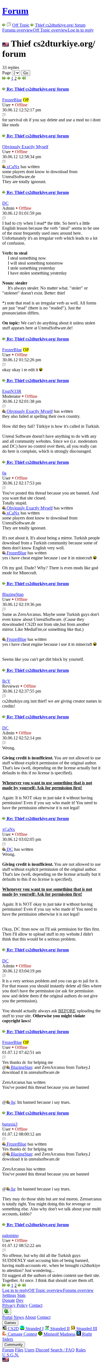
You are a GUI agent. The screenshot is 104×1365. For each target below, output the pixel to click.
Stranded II (59, 1328)
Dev (20, 1300)
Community (13, 1345)
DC (5, 203)
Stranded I (34, 1328)
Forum (15, 11)
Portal (7, 1317)
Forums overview (17, 30)
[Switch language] (5, 1360)
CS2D (13, 1328)
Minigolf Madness (58, 1334)
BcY (6, 681)
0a (4, 473)
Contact (35, 1305)
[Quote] (4, 114)
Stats (21, 1295)
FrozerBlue (12, 100)
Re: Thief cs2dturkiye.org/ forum (37, 89)
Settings (9, 1295)
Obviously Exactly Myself (25, 146)
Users (29, 1350)
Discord (42, 1350)
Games (10, 1323)
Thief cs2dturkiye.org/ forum (60, 25)
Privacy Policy (15, 1305)
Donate (8, 1300)
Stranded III (86, 1328)
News (19, 1317)
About (30, 1317)
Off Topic (20, 25)
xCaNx (12, 166)
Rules (81, 1350)
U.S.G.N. (10, 1355)
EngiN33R (11, 391)
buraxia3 (9, 1124)
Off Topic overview (50, 30)
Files (19, 1350)
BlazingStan (13, 594)
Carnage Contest (22, 1334)
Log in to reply (81, 30)
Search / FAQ (62, 1350)
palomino (10, 1235)
